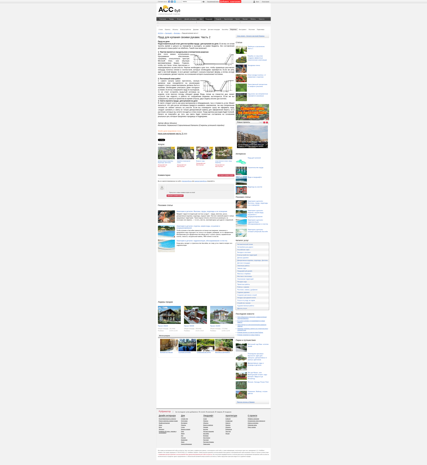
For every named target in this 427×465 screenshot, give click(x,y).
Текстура (228, 431)
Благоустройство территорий (247, 255)
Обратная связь (252, 425)
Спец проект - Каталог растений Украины (250, 36)
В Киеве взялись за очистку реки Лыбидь (250, 332)
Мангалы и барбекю (244, 274)
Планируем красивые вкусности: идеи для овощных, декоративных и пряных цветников (257, 357)
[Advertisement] (196, 277)
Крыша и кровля (185, 429)
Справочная (229, 421)
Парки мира (206, 444)
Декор (160, 425)
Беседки (205, 429)
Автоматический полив (245, 244)
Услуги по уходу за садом (246, 300)
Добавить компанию (253, 418)
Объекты (205, 423)
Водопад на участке (166, 352)
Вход (257, 1)
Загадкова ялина (254, 65)
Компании (162, 19)
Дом (201, 19)
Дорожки (205, 427)
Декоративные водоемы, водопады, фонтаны (252, 260)
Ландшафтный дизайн (244, 271)
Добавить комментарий (175, 195)
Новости (261, 19)
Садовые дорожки (243, 292)
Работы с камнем (243, 287)
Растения (206, 440)
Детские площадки (243, 263)
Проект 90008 (189, 326)
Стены (183, 427)
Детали (228, 433)
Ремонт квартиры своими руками (168, 421)
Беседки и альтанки (244, 252)
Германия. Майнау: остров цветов (257, 392)
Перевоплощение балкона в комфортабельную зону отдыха (218, 22)
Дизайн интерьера (190, 19)
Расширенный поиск (213, 1)
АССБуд (160, 33)
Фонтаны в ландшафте (222, 352)
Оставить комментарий (226, 175)
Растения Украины (208, 442)
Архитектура (228, 19)
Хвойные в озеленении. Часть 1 (256, 47)
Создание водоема (184, 352)
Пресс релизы (252, 427)
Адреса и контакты (253, 423)
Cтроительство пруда (255, 167)
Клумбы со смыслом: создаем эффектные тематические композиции (257, 58)
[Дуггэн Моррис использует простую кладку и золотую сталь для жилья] (254, 148)
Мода (160, 427)
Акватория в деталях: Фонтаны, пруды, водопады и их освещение (202, 211)
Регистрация (265, 1)
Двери (182, 433)
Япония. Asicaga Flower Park (258, 382)
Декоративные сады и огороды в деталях (256, 364)
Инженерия (184, 440)
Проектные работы (243, 284)
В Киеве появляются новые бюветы (248, 335)
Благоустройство (208, 425)
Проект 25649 (163, 326)
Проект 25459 (215, 326)
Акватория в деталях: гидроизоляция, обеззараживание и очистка (202, 241)
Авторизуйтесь (186, 181)
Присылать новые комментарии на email (182, 192)
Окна (182, 431)
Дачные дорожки (243, 258)
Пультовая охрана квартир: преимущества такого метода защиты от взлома (185, 26)
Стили (205, 418)
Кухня (238, 19)
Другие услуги (242, 308)
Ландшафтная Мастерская (162, 165)
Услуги (179, 19)
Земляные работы (243, 266)
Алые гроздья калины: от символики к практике (257, 76)
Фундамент (184, 423)
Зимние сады (241, 268)
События (228, 418)
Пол (182, 435)
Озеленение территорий (245, 279)
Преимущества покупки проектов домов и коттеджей (177, 22)
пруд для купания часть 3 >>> (172, 133)
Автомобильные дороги (245, 247)
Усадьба (218, 19)
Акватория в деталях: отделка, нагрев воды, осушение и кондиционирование (198, 227)
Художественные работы (245, 306)
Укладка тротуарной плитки (246, 298)
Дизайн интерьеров (164, 423)
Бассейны (206, 433)
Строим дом (184, 418)
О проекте (252, 415)
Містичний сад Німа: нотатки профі (258, 345)
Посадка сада (242, 282)
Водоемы (177, 33)
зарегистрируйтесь (200, 181)
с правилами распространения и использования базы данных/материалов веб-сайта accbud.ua (185, 454)
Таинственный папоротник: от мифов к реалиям (258, 85)
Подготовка (184, 421)
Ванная (245, 19)
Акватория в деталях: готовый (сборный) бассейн (258, 230)
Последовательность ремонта (167, 418)
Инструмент (206, 437)
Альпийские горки (243, 250)
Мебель (253, 19)
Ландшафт (209, 19)
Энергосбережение (186, 444)
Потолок (183, 437)
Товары (171, 19)
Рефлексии (229, 429)
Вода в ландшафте (255, 177)
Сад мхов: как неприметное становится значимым (258, 95)
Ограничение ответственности (256, 421)
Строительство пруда (204, 352)
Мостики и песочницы (244, 276)
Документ (161, 429)
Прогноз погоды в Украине (246, 402)
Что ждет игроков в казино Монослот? (254, 22)
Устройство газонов (243, 303)
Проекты (183, 425)
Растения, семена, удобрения (247, 290)
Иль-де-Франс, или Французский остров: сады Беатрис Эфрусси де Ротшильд (257, 375)
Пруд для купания (254, 158)
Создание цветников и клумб (247, 295)
